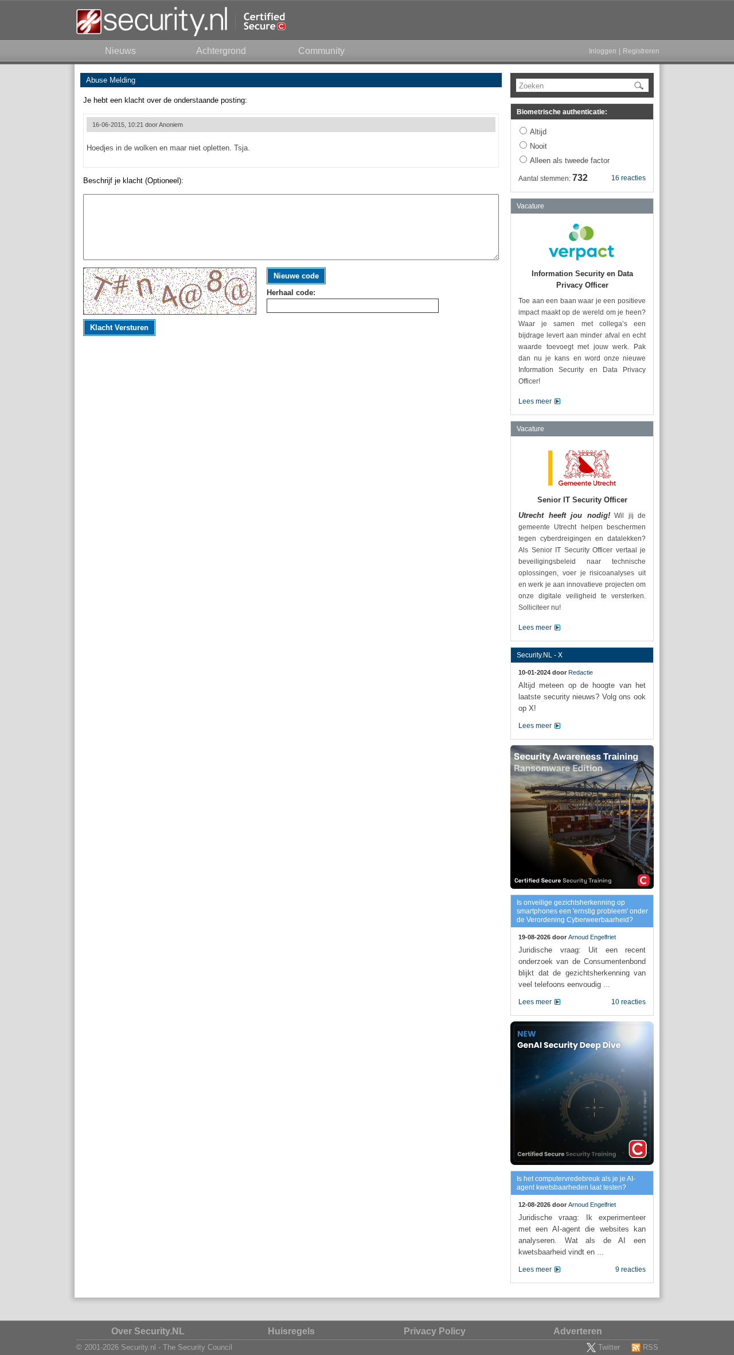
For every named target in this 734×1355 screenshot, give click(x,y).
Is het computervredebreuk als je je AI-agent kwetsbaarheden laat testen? (576, 1183)
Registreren (641, 51)
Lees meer (535, 401)
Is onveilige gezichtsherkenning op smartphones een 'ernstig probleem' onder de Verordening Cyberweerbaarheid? (582, 911)
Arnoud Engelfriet (592, 937)
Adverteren (577, 1331)
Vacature (530, 206)
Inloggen (602, 51)
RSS (650, 1347)
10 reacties (628, 1002)
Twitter (609, 1347)
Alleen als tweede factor (570, 160)
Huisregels (291, 1331)
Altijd (538, 131)
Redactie (580, 672)
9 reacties (630, 1269)
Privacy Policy (435, 1331)
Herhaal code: (291, 292)
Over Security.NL (148, 1331)
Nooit (538, 146)
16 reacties (628, 178)
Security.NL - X (540, 655)
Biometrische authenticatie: (562, 112)
